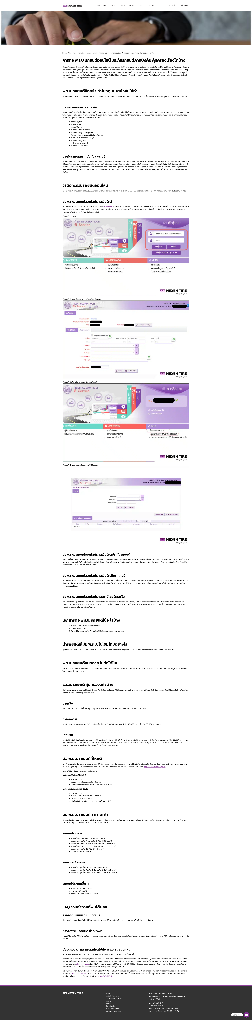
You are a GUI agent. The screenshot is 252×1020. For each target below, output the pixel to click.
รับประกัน (152, 5)
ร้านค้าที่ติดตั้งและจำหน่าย (113, 998)
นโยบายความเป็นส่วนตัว (113, 1011)
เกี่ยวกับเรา (132, 5)
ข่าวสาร (122, 5)
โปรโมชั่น (114, 5)
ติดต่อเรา (143, 5)
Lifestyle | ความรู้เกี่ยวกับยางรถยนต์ (83, 53)
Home (64, 53)
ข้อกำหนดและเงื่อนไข (112, 1009)
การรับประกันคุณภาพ (112, 996)
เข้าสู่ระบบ (175, 5)
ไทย (185, 5)
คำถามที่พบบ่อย (110, 1006)
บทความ (108, 1001)
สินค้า (105, 5)
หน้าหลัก (97, 5)
